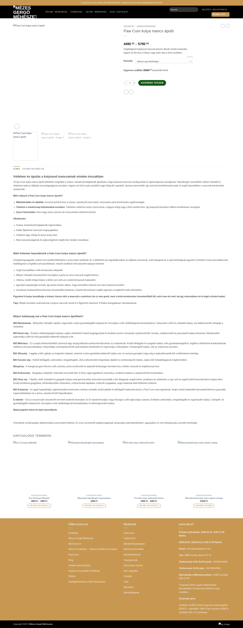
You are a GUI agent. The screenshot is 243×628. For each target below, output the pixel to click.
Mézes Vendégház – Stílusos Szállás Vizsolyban (92, 549)
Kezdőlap (129, 26)
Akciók (89, 12)
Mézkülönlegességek (134, 544)
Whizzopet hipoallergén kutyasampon (94, 498)
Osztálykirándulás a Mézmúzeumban (86, 582)
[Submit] (195, 9)
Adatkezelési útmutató (79, 565)
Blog (112, 12)
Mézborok (128, 587)
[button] (214, 9)
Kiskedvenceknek (146, 26)
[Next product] (223, 26)
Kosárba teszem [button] (203, 506)
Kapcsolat (122, 12)
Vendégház (76, 12)
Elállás (71, 576)
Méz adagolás (131, 571)
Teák (126, 582)
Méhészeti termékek (134, 549)
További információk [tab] (33, 169)
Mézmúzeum (61, 12)
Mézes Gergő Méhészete (80, 538)
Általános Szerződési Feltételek (84, 571)
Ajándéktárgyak (131, 592)
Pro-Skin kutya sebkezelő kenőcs (149, 498)
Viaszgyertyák (131, 560)
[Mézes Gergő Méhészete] (27, 12)
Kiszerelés (128, 61)
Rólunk (49, 12)
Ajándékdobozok (132, 554)
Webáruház (100, 12)
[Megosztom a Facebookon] (126, 92)
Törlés (190, 57)
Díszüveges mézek (133, 565)
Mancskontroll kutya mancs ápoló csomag (203, 498)
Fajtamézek (129, 538)
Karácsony (129, 533)
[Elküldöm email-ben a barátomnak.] (131, 92)
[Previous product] (228, 26)
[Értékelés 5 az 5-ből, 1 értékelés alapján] (158, 39)
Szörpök (128, 576)
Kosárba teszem (152, 83)
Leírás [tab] (16, 169)
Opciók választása (39, 506)
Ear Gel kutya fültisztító (39, 498)
